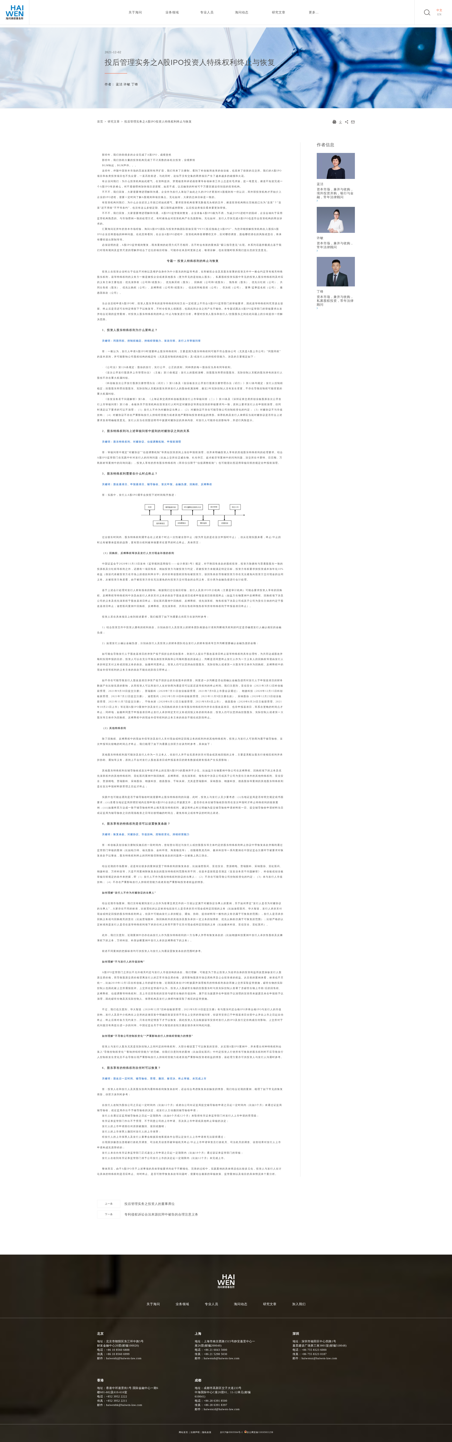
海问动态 (241, 12)
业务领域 (172, 12)
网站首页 (183, 1432)
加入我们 (299, 1304)
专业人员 (207, 12)
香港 (100, 1380)
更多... (314, 12)
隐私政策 (206, 1432)
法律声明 (195, 1432)
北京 (100, 1333)
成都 (198, 1380)
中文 (439, 10)
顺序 (166, 495)
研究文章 (278, 12)
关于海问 (135, 12)
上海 (198, 1333)
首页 (100, 121)
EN (439, 14)
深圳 (296, 1333)
